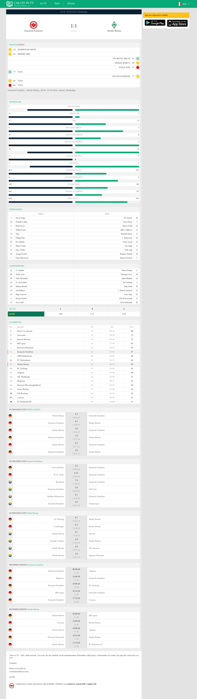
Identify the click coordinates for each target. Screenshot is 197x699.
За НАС (12, 677)
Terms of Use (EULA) (17, 668)
